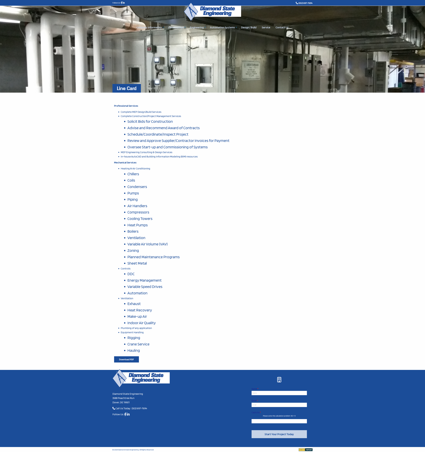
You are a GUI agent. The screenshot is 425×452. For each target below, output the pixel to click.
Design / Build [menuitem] (248, 27)
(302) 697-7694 (305, 3)
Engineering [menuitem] (197, 27)
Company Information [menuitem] (149, 27)
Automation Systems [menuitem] (222, 27)
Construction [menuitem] (176, 27)
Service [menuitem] (266, 27)
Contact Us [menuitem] (282, 27)
